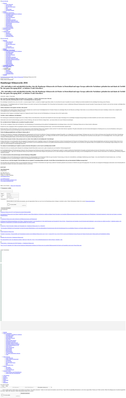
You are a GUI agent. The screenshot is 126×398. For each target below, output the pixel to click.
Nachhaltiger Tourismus (11, 19)
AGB (4, 381)
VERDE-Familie (6, 31)
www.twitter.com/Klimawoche (7, 181)
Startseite (5, 332)
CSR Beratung (6, 375)
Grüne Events (8, 9)
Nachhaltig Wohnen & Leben (12, 21)
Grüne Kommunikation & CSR (12, 345)
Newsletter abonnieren (25, 393)
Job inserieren (8, 368)
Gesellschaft (8, 360)
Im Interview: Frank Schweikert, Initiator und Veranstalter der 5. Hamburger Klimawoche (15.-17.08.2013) (23, 225)
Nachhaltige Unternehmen (8, 12)
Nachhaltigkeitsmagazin (5, 77)
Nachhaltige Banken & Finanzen (12, 22)
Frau (3, 386)
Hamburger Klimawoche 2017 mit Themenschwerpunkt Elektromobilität (16, 212)
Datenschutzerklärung (90, 201)
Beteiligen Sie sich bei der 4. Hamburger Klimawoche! (12, 237)
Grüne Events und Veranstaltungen (13, 373)
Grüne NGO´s (9, 346)
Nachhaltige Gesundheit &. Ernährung (14, 13)
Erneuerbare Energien (10, 17)
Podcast (4, 11)
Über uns (8, 32)
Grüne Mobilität (9, 16)
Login (7, 30)
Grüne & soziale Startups (11, 340)
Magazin (5, 3)
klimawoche (13, 185)
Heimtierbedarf (9, 25)
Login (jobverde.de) (10, 369)
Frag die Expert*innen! (10, 6)
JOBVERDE (8, 33)
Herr (7, 386)
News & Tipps (9, 5)
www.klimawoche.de (5, 178)
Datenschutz (5, 380)
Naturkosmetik (9, 23)
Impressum (5, 377)
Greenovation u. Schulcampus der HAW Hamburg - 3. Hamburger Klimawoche (17, 243)
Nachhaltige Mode (9, 15)
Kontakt (4, 376)
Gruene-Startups (9, 35)
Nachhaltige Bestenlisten (8, 28)
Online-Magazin (6, 356)
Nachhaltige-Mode (10, 36)
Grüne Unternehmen (7, 333)
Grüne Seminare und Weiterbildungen (13, 372)
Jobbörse (5, 366)
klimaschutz (18, 185)
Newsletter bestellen (10, 10)
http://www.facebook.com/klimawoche (9, 179)
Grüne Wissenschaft (10, 347)
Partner (4, 379)
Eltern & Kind (9, 24)
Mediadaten (5, 382)
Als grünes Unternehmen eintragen (13, 353)
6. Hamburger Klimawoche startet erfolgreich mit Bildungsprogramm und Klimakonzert (19, 219)
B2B (7, 8)
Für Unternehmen (6, 29)
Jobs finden (8, 367)
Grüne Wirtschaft (9, 4)
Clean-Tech (8, 18)
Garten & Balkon (9, 26)
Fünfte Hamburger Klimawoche (7, 231)
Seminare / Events (7, 370)
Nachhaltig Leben (9, 365)
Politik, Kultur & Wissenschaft (17, 77)
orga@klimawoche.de (5, 176)
